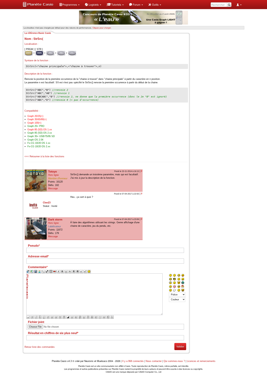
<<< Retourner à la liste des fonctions (44, 156)
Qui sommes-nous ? (174, 361)
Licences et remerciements (201, 361)
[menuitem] (69, 4)
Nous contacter (154, 361)
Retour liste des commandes (40, 347)
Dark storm (55, 219)
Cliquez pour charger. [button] (101, 27)
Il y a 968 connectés (133, 361)
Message (53, 188)
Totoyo (52, 171)
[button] (69, 4)
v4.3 (69, 361)
